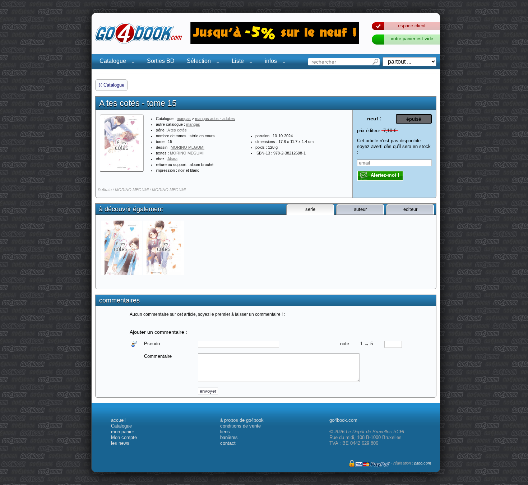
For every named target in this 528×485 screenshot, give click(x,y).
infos (268, 62)
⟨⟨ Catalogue (111, 85)
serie (310, 209)
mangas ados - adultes (215, 118)
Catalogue (110, 62)
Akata (172, 159)
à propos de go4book (242, 420)
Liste (235, 62)
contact (228, 443)
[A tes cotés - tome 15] (121, 143)
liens (225, 431)
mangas (184, 118)
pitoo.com (422, 463)
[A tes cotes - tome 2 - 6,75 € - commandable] (164, 248)
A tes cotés (177, 130)
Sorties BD (161, 61)
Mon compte (124, 437)
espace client (412, 25)
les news (120, 443)
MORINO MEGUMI (187, 147)
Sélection (196, 62)
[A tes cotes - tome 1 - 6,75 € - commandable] (122, 248)
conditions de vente (240, 426)
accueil (118, 420)
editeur (410, 209)
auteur (360, 209)
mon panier (122, 431)
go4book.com (343, 420)
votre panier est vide (412, 38)
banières (229, 437)
